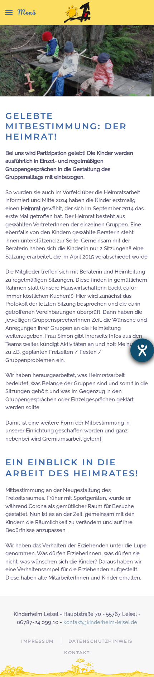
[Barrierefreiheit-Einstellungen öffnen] (142, 350)
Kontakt (77, 652)
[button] (20, 12)
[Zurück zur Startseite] (77, 12)
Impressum (37, 641)
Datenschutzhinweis (100, 641)
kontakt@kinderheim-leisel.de (100, 622)
